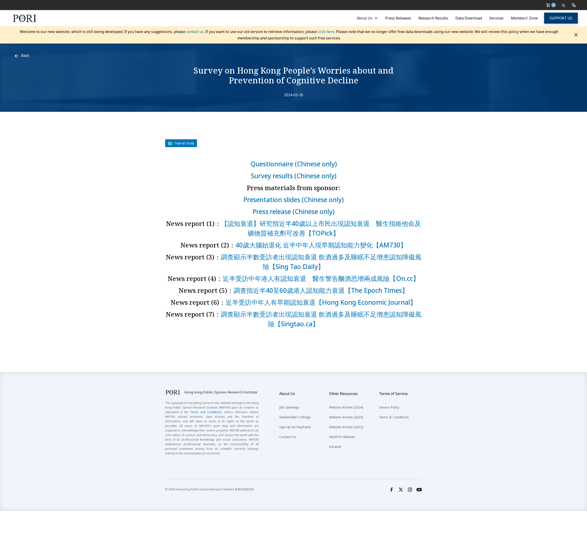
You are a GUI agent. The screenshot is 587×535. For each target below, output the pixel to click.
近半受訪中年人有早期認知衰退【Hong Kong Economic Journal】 (321, 302)
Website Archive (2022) (346, 427)
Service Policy (389, 407)
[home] (24, 18)
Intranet (335, 446)
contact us (195, 31)
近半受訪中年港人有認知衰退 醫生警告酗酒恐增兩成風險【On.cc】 (321, 278)
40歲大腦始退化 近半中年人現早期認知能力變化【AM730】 (321, 245)
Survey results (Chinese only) (293, 175)
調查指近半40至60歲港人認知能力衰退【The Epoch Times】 (321, 290)
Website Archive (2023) (346, 417)
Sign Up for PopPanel (295, 427)
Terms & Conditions (394, 417)
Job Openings (289, 407)
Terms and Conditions (206, 412)
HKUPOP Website (342, 437)
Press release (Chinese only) (293, 211)
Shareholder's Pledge (295, 417)
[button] (552, 5)
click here (326, 31)
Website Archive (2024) (346, 407)
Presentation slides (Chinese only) (293, 199)
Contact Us (287, 437)
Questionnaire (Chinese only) (293, 163)
